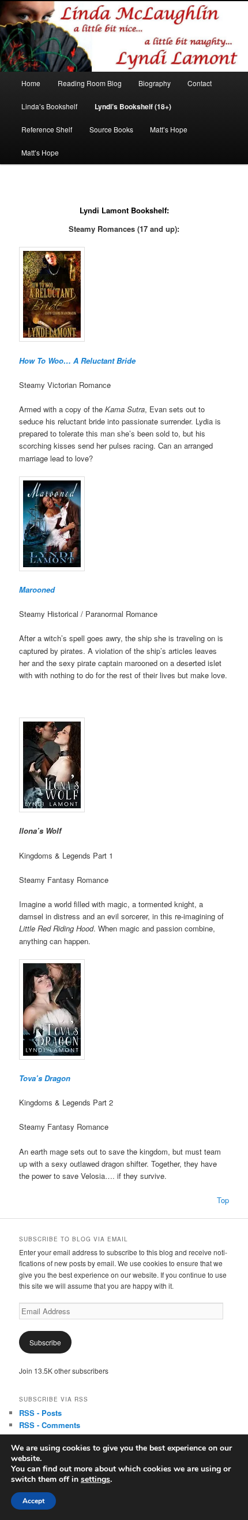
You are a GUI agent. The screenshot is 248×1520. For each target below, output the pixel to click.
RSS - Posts (40, 1412)
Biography (154, 83)
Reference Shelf (46, 129)
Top (223, 1199)
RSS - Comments (49, 1424)
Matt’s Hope (168, 129)
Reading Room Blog (90, 83)
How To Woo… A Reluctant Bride (77, 360)
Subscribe (45, 1342)
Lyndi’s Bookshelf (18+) (133, 106)
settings (95, 1479)
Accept (33, 1501)
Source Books (111, 129)
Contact (199, 83)
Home (30, 83)
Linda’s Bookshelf (49, 106)
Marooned (37, 589)
